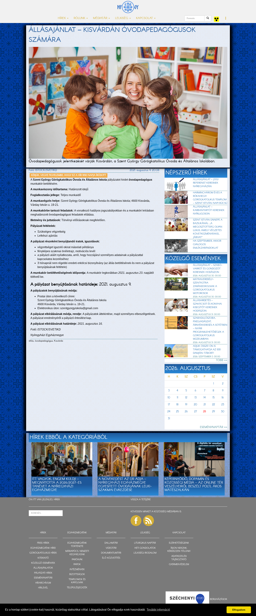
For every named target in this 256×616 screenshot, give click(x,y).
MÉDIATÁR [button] (100, 18)
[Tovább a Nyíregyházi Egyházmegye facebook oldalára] (136, 520)
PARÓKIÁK (77, 559)
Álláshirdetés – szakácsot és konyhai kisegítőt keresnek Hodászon (207, 306)
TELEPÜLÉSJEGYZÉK (77, 587)
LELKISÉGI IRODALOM (145, 553)
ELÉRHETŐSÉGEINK (179, 543)
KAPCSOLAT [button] (145, 18)
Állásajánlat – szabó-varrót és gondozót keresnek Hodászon (207, 268)
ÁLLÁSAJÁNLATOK (43, 568)
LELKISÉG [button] (122, 18)
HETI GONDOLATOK (145, 548)
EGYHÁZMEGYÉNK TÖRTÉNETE (77, 544)
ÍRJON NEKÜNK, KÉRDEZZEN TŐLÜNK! (179, 549)
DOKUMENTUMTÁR (111, 553)
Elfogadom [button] (238, 609)
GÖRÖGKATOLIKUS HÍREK (43, 553)
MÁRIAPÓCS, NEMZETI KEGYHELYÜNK (77, 553)
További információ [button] (158, 609)
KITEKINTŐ (43, 558)
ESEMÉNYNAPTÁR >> (213, 427)
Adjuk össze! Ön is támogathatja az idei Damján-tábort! (207, 349)
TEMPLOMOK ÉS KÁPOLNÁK (77, 581)
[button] (226, 18)
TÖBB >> (221, 360)
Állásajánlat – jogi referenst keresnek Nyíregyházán (205, 183)
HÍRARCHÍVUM (43, 583)
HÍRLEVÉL (43, 587)
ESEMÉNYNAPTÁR (43, 578)
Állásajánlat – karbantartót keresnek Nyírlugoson (208, 210)
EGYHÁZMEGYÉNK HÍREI (43, 548)
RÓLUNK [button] (80, 18)
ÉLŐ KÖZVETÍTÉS (111, 558)
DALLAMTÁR (111, 543)
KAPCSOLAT (179, 532)
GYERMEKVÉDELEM (179, 564)
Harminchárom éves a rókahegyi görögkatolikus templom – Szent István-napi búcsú (210, 198)
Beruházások (218, 599)
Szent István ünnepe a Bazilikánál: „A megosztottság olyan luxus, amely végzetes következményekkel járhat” (207, 228)
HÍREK (57, 499)
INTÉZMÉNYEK (77, 569)
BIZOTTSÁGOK (77, 574)
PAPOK (77, 564)
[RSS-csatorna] (148, 520)
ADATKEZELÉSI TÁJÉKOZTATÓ (179, 558)
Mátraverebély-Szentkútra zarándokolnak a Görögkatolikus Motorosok (205, 286)
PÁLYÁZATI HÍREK (43, 573)
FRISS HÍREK (43, 543)
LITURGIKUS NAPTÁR (145, 543)
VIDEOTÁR (111, 548)
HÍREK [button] (62, 18)
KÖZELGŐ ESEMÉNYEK (43, 563)
